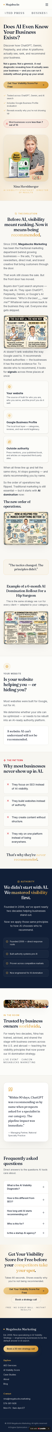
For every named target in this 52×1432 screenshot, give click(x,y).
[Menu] (47, 4)
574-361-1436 (9, 1403)
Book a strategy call (26, 1299)
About (6, 1379)
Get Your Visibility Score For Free (23, 85)
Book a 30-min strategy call (21, 1349)
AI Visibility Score (11, 1370)
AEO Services (9, 1365)
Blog (5, 1384)
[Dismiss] (48, 1428)
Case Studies (9, 1374)
